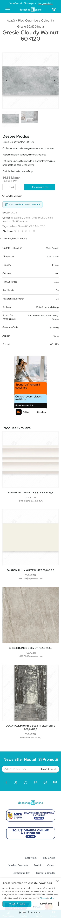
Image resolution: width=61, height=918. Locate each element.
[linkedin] (30, 231)
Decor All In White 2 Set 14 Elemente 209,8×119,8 (30, 727)
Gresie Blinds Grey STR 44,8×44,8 (30, 648)
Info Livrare (49, 857)
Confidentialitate (21, 873)
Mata (56, 281)
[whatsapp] (33, 231)
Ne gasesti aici (45, 3)
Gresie (27, 217)
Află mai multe (47, 897)
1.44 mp (13, 226)
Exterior (18, 217)
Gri (57, 273)
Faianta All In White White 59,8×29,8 (30, 570)
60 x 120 (54, 344)
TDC (42, 226)
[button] (6, 81)
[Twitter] (15, 231)
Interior (6, 221)
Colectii (46, 20)
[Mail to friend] (26, 231)
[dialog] (30, 898)
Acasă (11, 20)
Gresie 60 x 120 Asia (28, 226)
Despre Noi (31, 857)
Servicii (37, 865)
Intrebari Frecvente (18, 865)
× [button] (57, 881)
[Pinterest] (22, 231)
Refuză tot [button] (46, 903)
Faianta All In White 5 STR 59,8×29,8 (30, 492)
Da (57, 290)
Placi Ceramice (28, 20)
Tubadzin (30, 497)
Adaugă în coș (41, 187)
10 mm (55, 264)
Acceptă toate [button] (17, 903)
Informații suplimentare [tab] (14, 238)
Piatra (56, 336)
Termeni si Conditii (45, 873)
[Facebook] (19, 231)
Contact (51, 865)
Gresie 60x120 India (30, 26)
